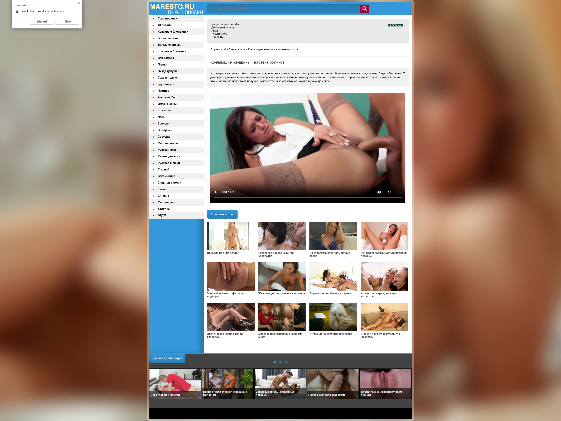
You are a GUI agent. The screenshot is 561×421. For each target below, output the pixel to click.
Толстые (164, 208)
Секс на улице (168, 143)
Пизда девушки (168, 71)
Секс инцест (166, 202)
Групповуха (166, 84)
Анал (214, 30)
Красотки (164, 110)
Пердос (163, 64)
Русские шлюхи (169, 163)
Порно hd (217, 36)
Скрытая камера (169, 182)
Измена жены (167, 103)
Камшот (163, 189)
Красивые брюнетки (172, 51)
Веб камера (166, 58)
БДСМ (162, 215)
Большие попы (168, 38)
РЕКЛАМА (395, 25)
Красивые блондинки (173, 31)
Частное (163, 90)
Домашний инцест (222, 27)
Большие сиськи (169, 44)
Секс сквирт (166, 176)
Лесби (162, 117)
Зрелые (163, 123)
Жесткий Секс (167, 97)
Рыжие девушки (169, 156)
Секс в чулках (168, 77)
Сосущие (164, 136)
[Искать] (364, 8)
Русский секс (219, 33)
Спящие (163, 195)
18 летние (164, 25)
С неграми (165, 130)
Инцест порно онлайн (225, 24)
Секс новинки (167, 18)
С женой (163, 169)
